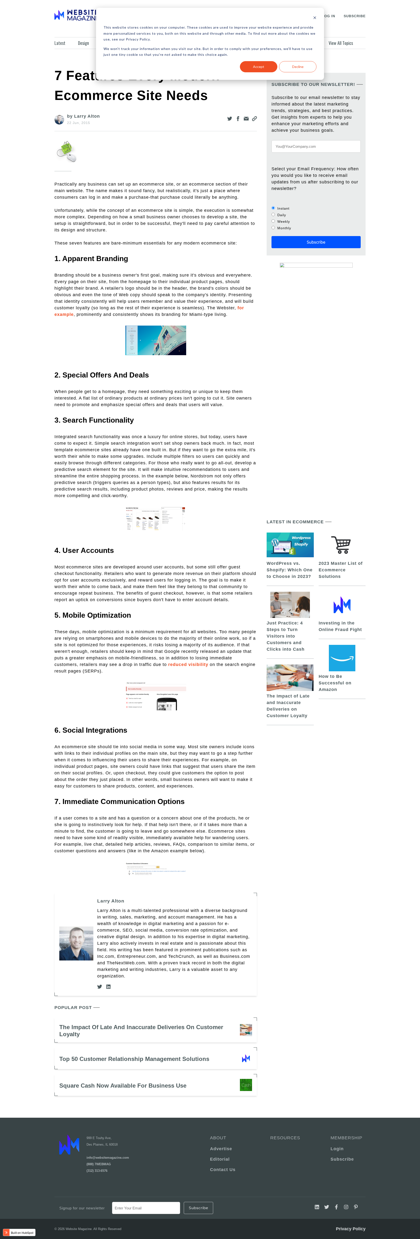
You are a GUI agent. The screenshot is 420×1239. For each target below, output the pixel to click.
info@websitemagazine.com (108, 1157)
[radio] (316, 208)
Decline (298, 67)
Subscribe (355, 16)
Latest (59, 43)
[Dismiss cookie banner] (314, 18)
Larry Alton (110, 900)
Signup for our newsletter (82, 1208)
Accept (258, 67)
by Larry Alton (83, 116)
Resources (285, 1137)
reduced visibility (188, 664)
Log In (328, 16)
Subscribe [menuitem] (342, 1159)
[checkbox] (316, 218)
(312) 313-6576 (97, 1171)
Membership (346, 1137)
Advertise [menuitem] (221, 1148)
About (218, 1137)
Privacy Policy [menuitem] (351, 1228)
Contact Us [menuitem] (223, 1169)
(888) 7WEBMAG (99, 1164)
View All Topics (341, 43)
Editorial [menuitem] (220, 1159)
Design (83, 43)
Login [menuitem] (337, 1148)
